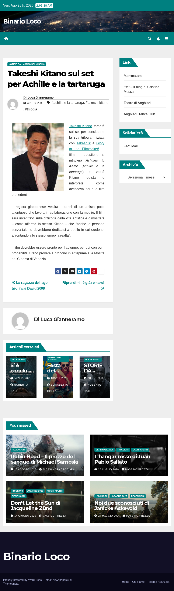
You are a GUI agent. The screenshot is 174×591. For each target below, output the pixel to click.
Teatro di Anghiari (137, 103)
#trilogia (31, 109)
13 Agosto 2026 (25, 469)
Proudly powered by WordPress (23, 579)
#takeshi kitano (97, 103)
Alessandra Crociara (59, 469)
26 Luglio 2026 (109, 469)
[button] (149, 38)
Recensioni (18, 359)
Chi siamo (138, 581)
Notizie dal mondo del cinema (27, 64)
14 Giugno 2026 (25, 515)
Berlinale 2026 (105, 450)
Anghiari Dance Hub (139, 114)
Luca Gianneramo (41, 97)
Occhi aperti (92, 359)
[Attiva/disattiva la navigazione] (166, 38)
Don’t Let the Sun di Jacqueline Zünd (35, 505)
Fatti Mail (131, 146)
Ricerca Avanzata (158, 581)
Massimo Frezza (137, 469)
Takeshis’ (84, 143)
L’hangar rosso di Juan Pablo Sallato (122, 459)
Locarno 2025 (35, 491)
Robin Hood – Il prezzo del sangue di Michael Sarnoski (44, 459)
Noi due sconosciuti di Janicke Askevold (121, 505)
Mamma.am (133, 76)
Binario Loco (22, 21)
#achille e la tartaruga (68, 103)
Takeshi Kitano (80, 126)
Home (125, 581)
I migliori (123, 450)
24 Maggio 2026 (109, 515)
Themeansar (10, 583)
